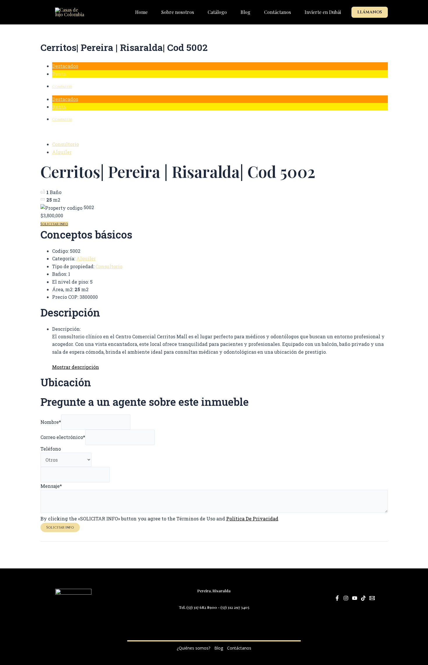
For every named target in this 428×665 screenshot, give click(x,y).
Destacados (65, 66)
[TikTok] (363, 598)
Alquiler (62, 152)
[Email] (372, 598)
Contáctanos (239, 648)
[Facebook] (337, 598)
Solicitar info (54, 224)
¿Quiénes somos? (193, 648)
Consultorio (65, 144)
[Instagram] (346, 598)
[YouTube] (354, 598)
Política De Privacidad (252, 518)
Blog (218, 648)
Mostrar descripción (75, 367)
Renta (59, 74)
